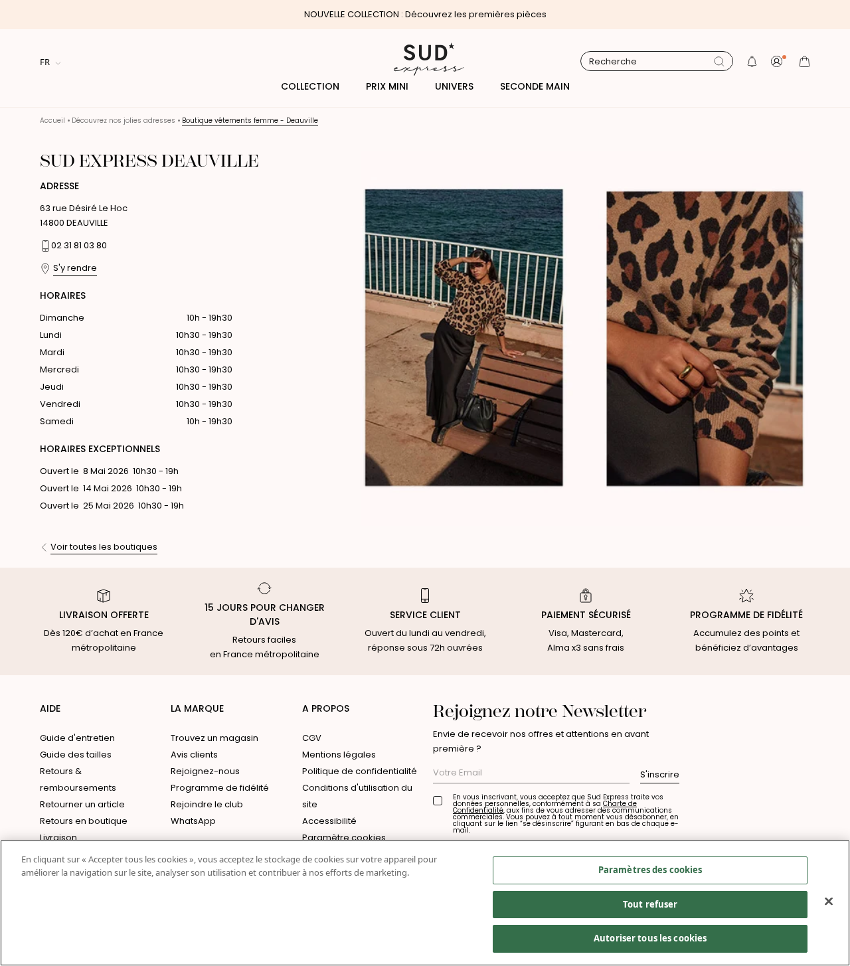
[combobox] (651, 61)
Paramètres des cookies (650, 870)
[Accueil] (425, 61)
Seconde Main (535, 86)
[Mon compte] (778, 61)
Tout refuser (650, 904)
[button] (752, 61)
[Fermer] (828, 901)
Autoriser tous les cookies (650, 938)
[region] (425, 903)
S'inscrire (659, 774)
